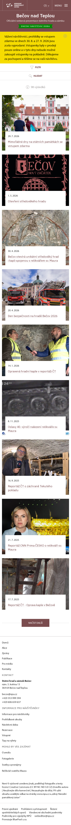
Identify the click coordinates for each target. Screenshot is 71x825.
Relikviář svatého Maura (14, 770)
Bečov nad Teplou (35, 16)
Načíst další (35, 622)
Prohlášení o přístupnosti (34, 808)
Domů (5, 642)
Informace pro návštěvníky (15, 714)
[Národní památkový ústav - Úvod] (14, 5)
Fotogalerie (8, 758)
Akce (4, 647)
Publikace (7, 658)
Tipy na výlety (9, 740)
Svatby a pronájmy (11, 764)
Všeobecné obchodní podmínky (45, 812)
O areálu (6, 752)
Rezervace (7, 729)
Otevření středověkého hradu (27, 201)
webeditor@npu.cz (44, 815)
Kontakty (6, 668)
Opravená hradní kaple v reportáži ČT (32, 371)
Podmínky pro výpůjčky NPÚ (17, 815)
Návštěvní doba (10, 724)
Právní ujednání (10, 808)
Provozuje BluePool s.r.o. (14, 819)
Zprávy (5, 653)
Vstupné (6, 735)
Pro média (7, 663)
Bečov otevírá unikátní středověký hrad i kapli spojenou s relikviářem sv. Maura (33, 258)
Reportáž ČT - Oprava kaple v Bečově (31, 605)
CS (45, 5)
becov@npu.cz (9, 694)
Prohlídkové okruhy (12, 719)
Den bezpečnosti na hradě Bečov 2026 (32, 316)
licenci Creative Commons (15, 786)
